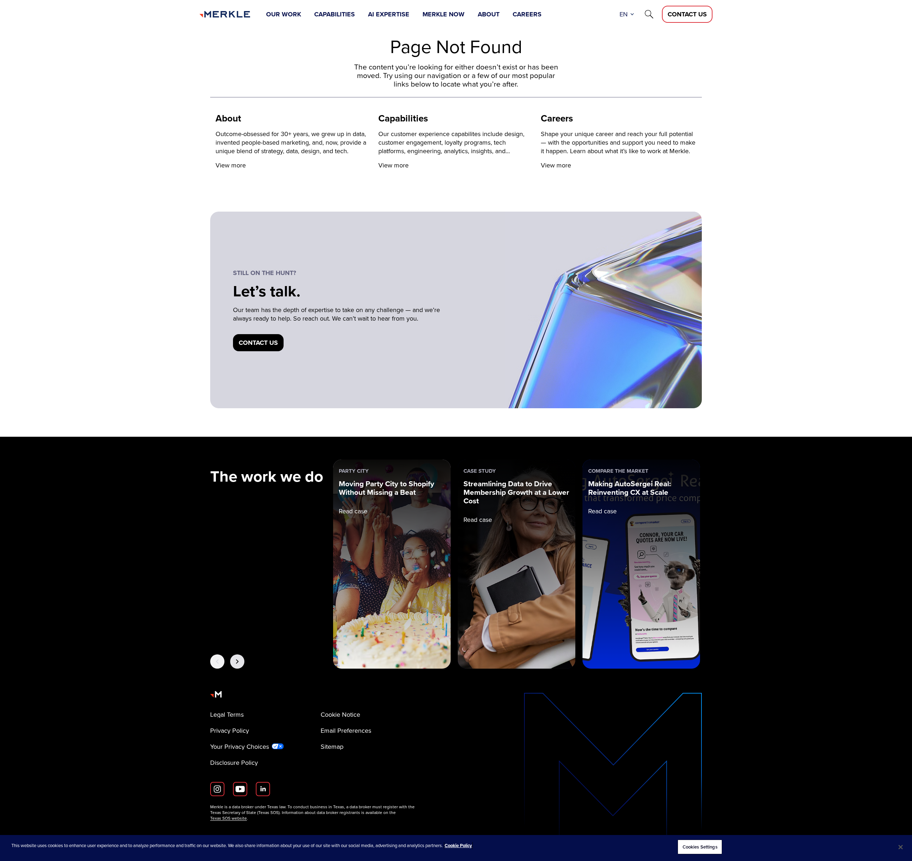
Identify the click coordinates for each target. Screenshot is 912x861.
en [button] (624, 14)
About (488, 14)
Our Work (283, 14)
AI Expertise (388, 14)
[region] (456, 848)
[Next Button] (237, 661)
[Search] (649, 14)
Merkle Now (444, 14)
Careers (527, 14)
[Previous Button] (217, 661)
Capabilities (334, 14)
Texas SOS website (228, 818)
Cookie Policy (458, 845)
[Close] (900, 847)
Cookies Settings (700, 847)
